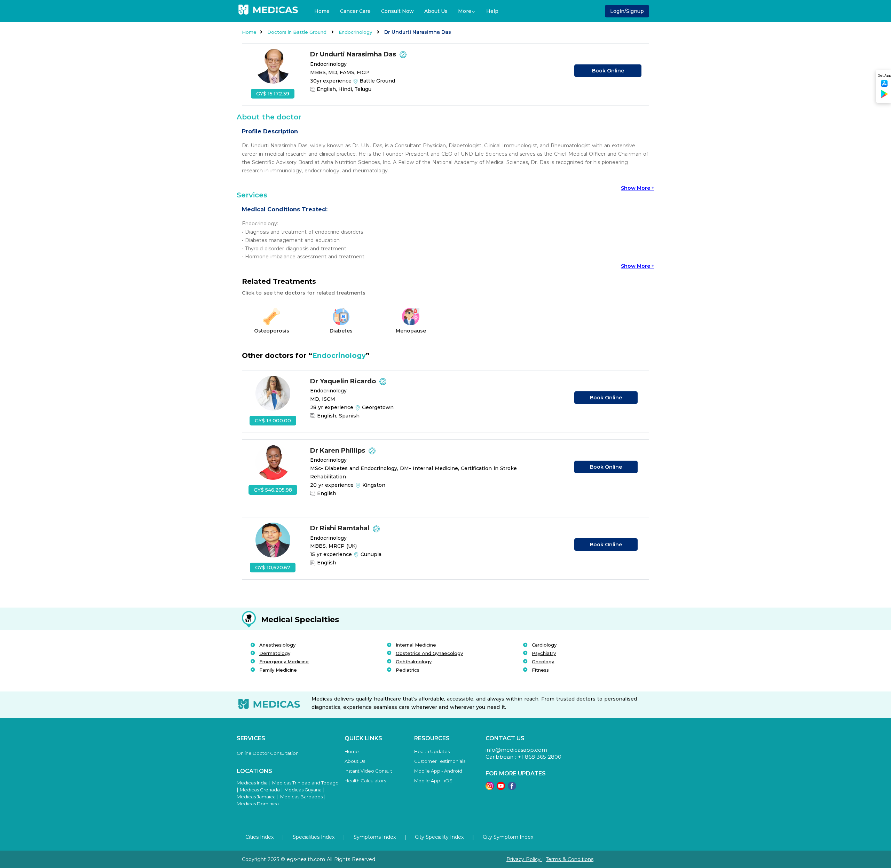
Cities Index (259, 837)
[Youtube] (501, 788)
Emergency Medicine (284, 661)
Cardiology (544, 645)
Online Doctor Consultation (268, 753)
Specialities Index (313, 837)
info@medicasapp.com (516, 749)
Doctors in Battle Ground (297, 32)
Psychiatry (544, 653)
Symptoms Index (375, 837)
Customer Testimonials (439, 761)
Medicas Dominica (258, 803)
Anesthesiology (277, 645)
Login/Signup (627, 11)
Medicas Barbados (301, 796)
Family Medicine (278, 670)
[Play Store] (884, 97)
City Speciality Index (439, 837)
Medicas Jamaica (256, 796)
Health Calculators (365, 780)
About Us (436, 11)
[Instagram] (490, 788)
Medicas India (252, 782)
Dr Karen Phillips (338, 450)
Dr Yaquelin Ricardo (344, 381)
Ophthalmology (414, 661)
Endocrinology (356, 32)
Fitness (540, 670)
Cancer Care (355, 11)
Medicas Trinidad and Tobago (305, 782)
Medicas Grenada (260, 789)
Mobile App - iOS (433, 780)
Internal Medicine (416, 645)
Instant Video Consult (368, 771)
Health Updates (432, 751)
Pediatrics (407, 670)
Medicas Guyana (303, 789)
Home (322, 11)
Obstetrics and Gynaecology (429, 653)
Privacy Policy (524, 859)
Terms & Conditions (569, 859)
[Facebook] (512, 788)
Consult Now (397, 11)
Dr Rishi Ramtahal (340, 528)
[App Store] (884, 85)
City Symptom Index (508, 837)
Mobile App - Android (438, 771)
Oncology (543, 661)
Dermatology (274, 653)
